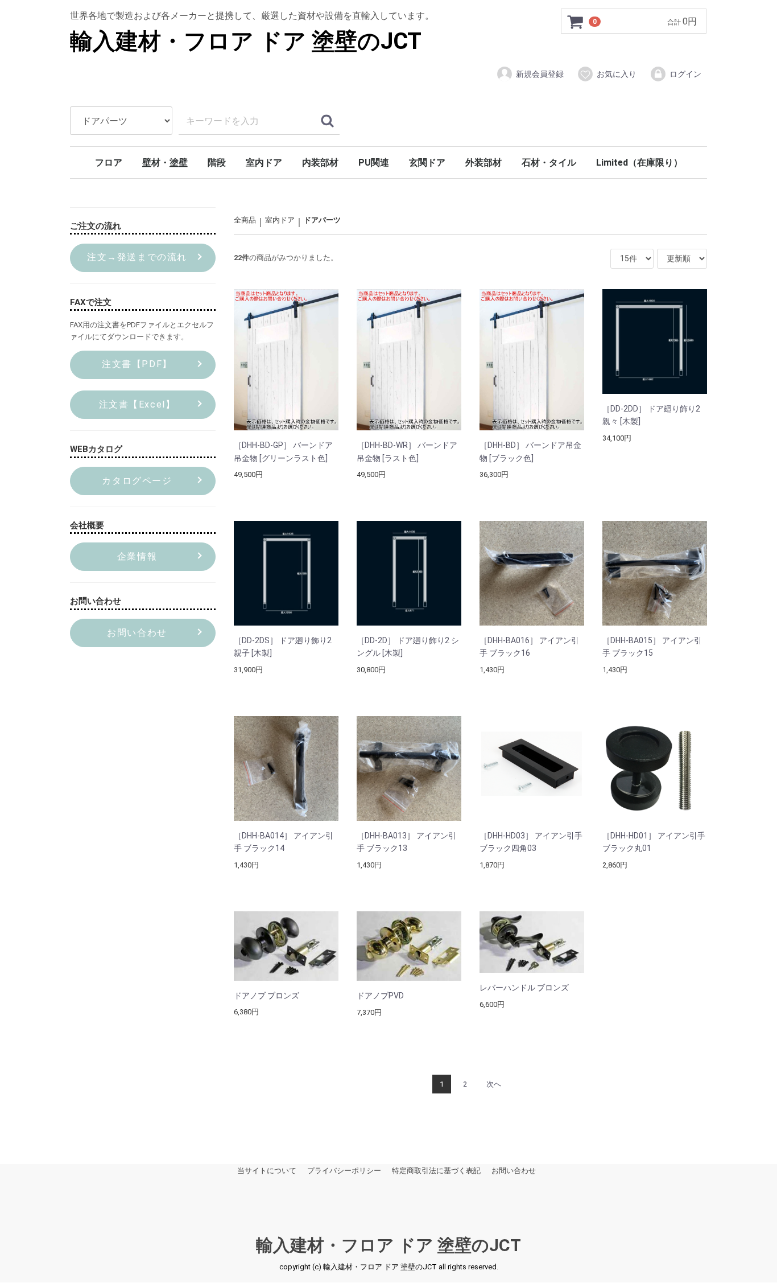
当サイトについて (266, 1171)
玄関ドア (427, 162)
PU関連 (373, 162)
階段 (217, 162)
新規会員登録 (540, 74)
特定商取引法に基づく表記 (436, 1171)
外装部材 (483, 162)
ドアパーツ (322, 220)
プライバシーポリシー (344, 1171)
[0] (575, 21)
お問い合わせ (513, 1171)
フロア (108, 162)
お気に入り (617, 74)
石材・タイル (549, 162)
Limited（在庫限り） (639, 162)
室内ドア (264, 162)
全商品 (245, 220)
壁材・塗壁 (165, 162)
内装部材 (320, 162)
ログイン (685, 74)
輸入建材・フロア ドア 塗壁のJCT (245, 41)
